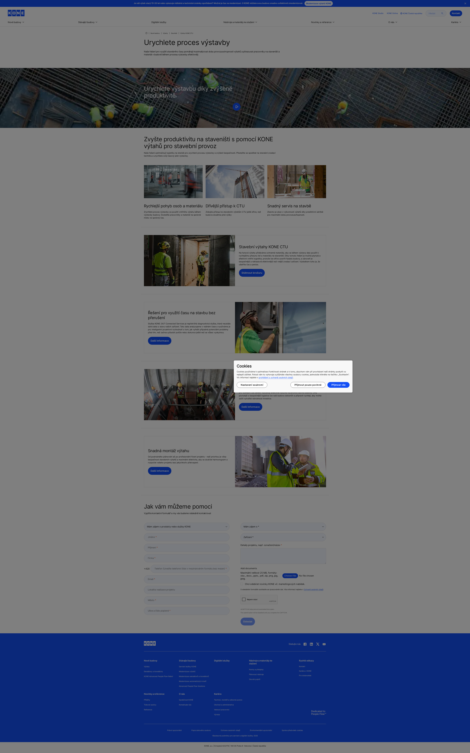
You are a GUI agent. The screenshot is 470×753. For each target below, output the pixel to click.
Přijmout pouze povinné (307, 385)
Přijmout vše (338, 385)
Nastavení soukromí (252, 385)
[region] (293, 376)
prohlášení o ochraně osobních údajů (276, 377)
